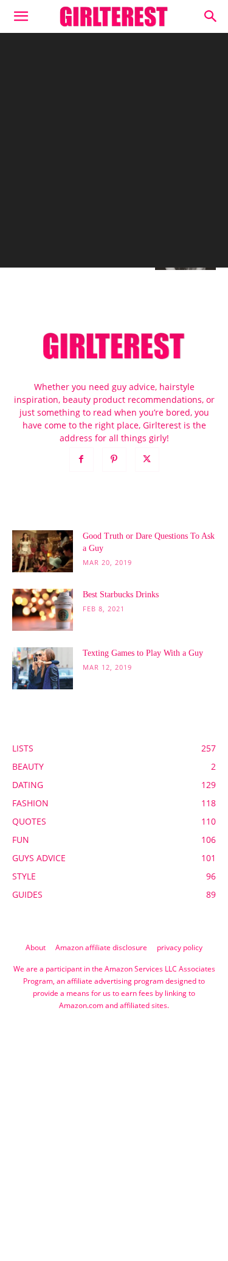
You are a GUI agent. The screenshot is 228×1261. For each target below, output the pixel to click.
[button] (20, 16)
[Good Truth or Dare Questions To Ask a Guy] (42, 551)
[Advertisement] (114, 153)
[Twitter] (147, 459)
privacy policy (179, 947)
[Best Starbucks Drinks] (42, 610)
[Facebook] (81, 459)
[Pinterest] (114, 459)
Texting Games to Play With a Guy (143, 653)
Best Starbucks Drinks (121, 594)
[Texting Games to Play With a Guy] (42, 668)
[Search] (211, 16)
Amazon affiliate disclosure (101, 947)
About (36, 947)
